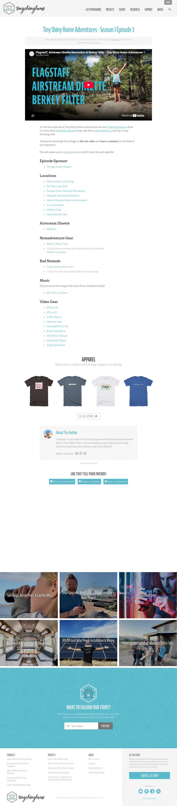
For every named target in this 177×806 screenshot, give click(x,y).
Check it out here (56, 252)
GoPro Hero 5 (54, 316)
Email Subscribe (95, 768)
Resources (135, 9)
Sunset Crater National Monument (66, 190)
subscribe (68, 152)
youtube (140, 792)
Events (122, 9)
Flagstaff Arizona (116, 127)
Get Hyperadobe (93, 9)
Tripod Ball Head (56, 345)
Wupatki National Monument (63, 195)
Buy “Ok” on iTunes (57, 292)
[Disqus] (88, 529)
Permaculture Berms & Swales (60, 763)
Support (148, 9)
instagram (85, 454)
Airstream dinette (65, 130)
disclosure (115, 39)
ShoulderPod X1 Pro (57, 326)
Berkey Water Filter (57, 243)
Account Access (149, 798)
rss (158, 792)
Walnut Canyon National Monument (67, 200)
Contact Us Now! (149, 775)
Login (168, 2)
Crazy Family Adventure (60, 266)
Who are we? (93, 759)
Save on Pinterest (116, 481)
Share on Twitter (89, 481)
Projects (110, 9)
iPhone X (52, 312)
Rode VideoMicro (56, 331)
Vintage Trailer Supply (59, 166)
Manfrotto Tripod (56, 340)
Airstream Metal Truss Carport (61, 768)
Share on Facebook (62, 481)
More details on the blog (60, 181)
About (160, 9)
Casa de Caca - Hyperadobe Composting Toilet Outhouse (60, 778)
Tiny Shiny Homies (96, 772)
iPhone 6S (52, 307)
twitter (80, 454)
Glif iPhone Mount (57, 335)
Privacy (99, 797)
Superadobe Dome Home (58, 772)
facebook (76, 454)
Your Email (77, 726)
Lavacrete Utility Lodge (58, 759)
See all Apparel (86, 416)
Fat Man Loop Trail (57, 186)
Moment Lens (54, 321)
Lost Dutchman (55, 205)
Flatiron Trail (54, 209)
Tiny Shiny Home (24, 8)
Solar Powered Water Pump (19, 785)
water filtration (103, 130)
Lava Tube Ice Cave (57, 214)
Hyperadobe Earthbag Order (19, 759)
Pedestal (51, 229)
